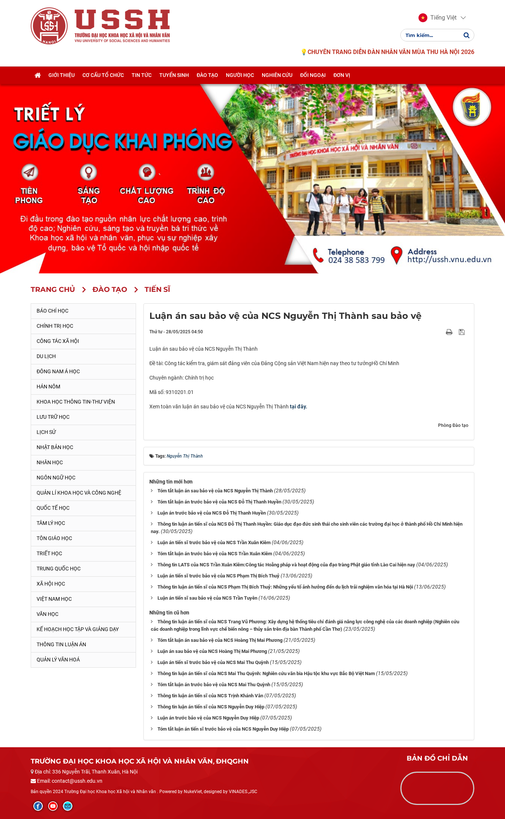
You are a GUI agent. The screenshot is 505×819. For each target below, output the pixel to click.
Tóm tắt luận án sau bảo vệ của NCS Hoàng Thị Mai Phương (219, 640)
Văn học (47, 614)
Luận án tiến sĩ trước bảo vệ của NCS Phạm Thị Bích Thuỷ (218, 576)
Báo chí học (52, 311)
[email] (67, 806)
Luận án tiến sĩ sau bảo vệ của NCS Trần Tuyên (207, 598)
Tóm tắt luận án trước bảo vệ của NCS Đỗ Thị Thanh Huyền (219, 502)
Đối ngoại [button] (313, 75)
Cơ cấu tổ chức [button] (103, 75)
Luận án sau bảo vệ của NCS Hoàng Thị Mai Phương (212, 651)
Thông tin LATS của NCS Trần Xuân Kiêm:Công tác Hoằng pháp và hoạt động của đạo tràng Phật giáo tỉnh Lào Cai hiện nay (286, 564)
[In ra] (450, 331)
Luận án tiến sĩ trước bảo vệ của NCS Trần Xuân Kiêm (214, 542)
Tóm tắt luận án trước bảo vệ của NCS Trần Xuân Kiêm (214, 553)
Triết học (49, 553)
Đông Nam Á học (58, 371)
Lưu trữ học (53, 417)
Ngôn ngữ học (56, 478)
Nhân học (50, 462)
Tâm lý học (51, 523)
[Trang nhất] (37, 75)
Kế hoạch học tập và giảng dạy (78, 629)
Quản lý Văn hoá (58, 660)
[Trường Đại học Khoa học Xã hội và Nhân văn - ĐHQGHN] (49, 25)
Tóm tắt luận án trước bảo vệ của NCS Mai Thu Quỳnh (213, 684)
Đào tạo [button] (207, 75)
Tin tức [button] (142, 75)
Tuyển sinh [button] (174, 75)
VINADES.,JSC (243, 791)
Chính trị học (55, 326)
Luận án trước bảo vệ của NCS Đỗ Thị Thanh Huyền (211, 513)
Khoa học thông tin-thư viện (76, 402)
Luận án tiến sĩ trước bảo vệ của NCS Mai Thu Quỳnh (213, 662)
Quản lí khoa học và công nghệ (79, 493)
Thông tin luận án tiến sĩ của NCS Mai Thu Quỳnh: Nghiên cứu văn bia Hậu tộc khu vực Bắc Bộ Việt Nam (266, 673)
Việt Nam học (54, 599)
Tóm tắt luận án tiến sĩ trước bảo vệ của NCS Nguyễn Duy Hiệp (223, 729)
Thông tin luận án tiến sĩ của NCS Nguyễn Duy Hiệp (210, 707)
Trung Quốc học (59, 569)
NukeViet (193, 791)
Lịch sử (46, 432)
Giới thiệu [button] (61, 75)
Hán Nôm (48, 387)
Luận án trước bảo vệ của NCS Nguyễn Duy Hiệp (208, 718)
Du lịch (46, 356)
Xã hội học (51, 584)
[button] (437, 17)
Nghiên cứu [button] (277, 75)
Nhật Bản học (55, 447)
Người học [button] (240, 75)
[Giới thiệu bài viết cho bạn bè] (440, 331)
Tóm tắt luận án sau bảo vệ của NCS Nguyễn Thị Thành (215, 490)
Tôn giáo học (54, 538)
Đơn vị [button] (341, 75)
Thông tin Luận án (61, 644)
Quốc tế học (53, 508)
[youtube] (52, 806)
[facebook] (38, 806)
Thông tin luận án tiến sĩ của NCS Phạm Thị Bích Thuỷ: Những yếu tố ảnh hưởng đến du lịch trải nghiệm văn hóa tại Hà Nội (285, 587)
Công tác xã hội (58, 341)
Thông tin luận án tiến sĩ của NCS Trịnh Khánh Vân (210, 695)
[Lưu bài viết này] (463, 331)
